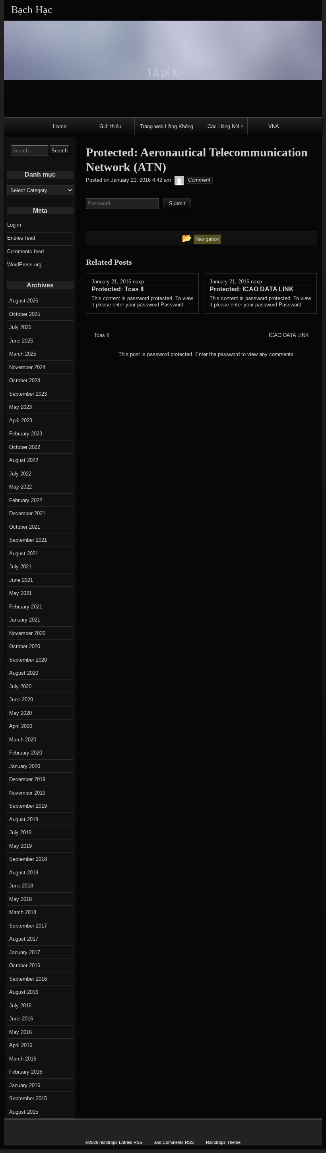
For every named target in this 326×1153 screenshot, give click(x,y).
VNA (273, 126)
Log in (14, 225)
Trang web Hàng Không (166, 126)
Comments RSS (178, 1142)
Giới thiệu (110, 126)
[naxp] (179, 180)
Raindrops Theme (223, 1142)
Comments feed (25, 251)
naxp (138, 282)
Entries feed (21, 238)
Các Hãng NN (223, 126)
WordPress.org (24, 265)
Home (59, 126)
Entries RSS (130, 1142)
